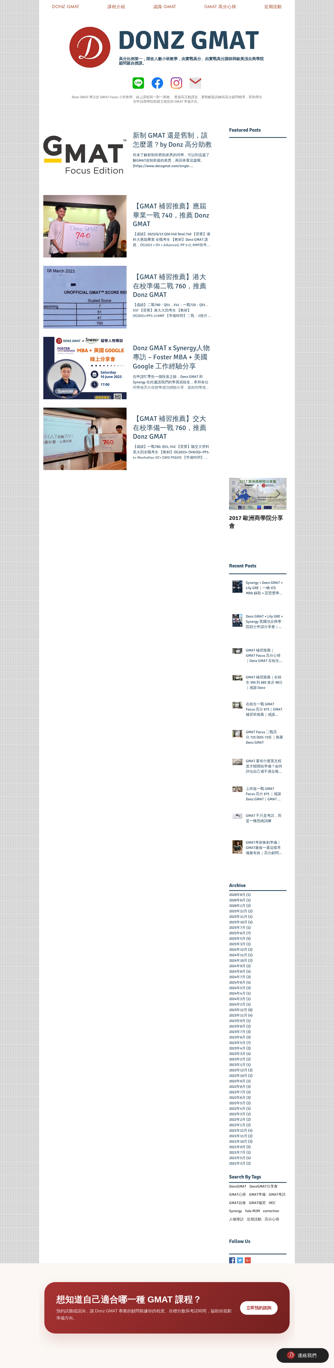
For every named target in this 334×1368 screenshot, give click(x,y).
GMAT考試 (277, 1194)
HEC (272, 1203)
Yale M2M (252, 1211)
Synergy (235, 1211)
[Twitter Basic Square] (240, 1260)
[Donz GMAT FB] (157, 83)
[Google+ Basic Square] (248, 1260)
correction (271, 1211)
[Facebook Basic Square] (232, 1260)
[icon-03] (195, 83)
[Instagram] (176, 83)
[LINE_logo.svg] (138, 83)
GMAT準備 (257, 1194)
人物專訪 (236, 1219)
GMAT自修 (237, 1203)
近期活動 (254, 1219)
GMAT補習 (257, 1203)
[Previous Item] (237, 494)
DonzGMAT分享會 (263, 1186)
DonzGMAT (237, 1186)
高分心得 (272, 1219)
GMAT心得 (237, 1194)
